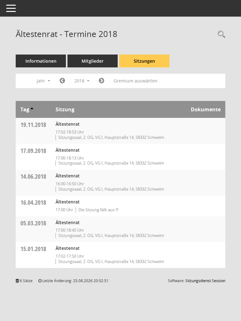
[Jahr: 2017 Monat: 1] (62, 81)
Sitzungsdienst (205, 280)
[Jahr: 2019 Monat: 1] (101, 81)
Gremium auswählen (136, 81)
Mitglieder (93, 61)
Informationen (40, 61)
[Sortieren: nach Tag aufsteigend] (31, 109)
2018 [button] (80, 81)
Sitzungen (144, 61)
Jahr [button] (41, 81)
